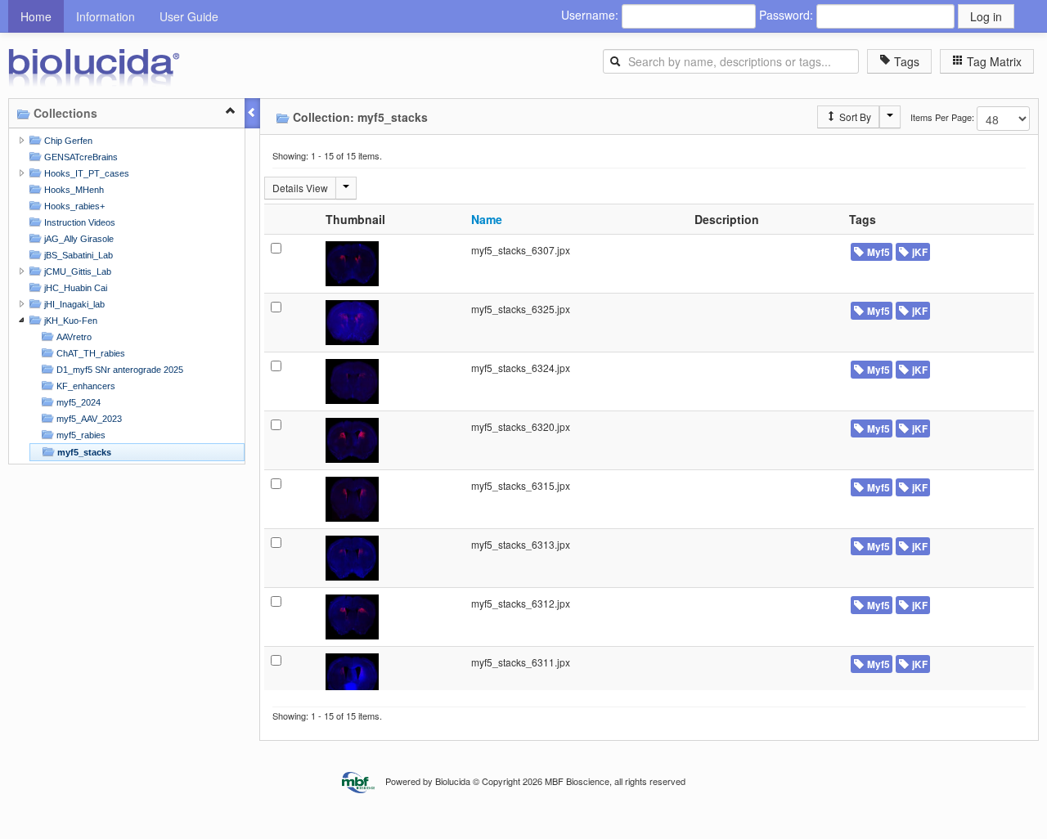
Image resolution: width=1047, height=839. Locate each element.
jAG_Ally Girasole (78, 239)
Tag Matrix (993, 61)
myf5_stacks (83, 452)
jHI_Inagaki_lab (73, 304)
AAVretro (73, 337)
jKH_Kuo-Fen (69, 320)
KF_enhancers (84, 386)
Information (105, 16)
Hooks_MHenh (73, 190)
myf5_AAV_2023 (88, 419)
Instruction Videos (78, 222)
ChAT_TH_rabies (89, 353)
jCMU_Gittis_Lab (76, 271)
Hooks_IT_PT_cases (85, 173)
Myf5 (877, 252)
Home (36, 16)
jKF (919, 252)
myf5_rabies (80, 435)
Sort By (854, 116)
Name (486, 219)
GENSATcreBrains (80, 157)
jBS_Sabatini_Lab (77, 255)
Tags (905, 61)
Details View (300, 188)
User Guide (189, 16)
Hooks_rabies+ (73, 206)
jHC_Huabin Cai (74, 288)
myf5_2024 (77, 402)
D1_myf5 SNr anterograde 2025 (118, 370)
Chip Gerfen (67, 141)
